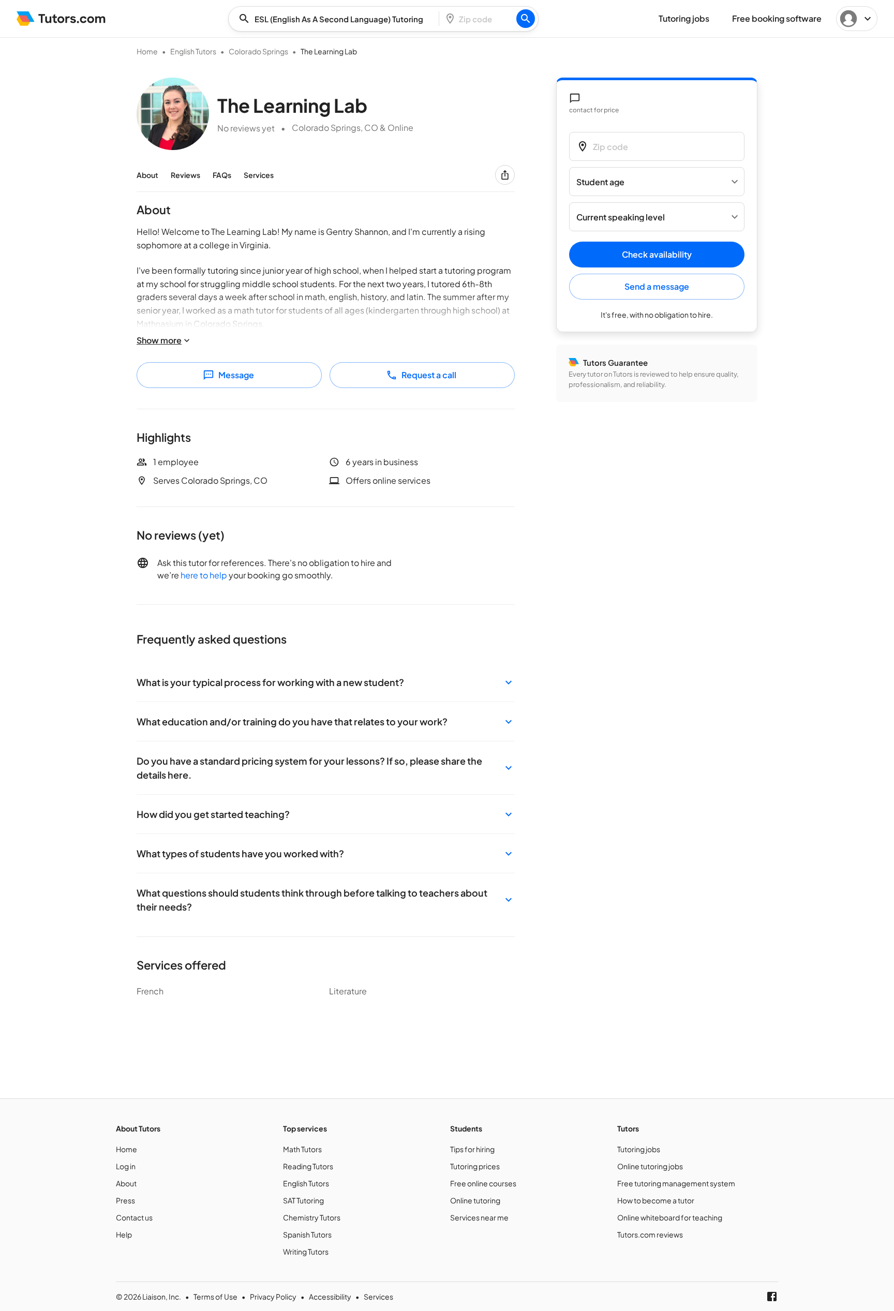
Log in (126, 1166)
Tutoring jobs (638, 1149)
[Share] (505, 175)
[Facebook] (772, 1296)
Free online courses (483, 1183)
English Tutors (193, 51)
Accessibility (330, 1296)
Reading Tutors (308, 1166)
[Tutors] (61, 18)
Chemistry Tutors (311, 1217)
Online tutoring (475, 1200)
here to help (204, 575)
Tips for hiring (472, 1149)
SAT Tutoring (303, 1200)
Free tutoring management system (676, 1183)
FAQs (222, 175)
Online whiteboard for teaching (669, 1217)
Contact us (134, 1217)
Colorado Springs (258, 51)
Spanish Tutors (307, 1234)
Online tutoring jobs (650, 1166)
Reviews (185, 175)
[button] (326, 682)
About (147, 175)
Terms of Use (215, 1296)
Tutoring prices (475, 1166)
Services (259, 175)
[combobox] (337, 19)
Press (125, 1200)
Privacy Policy (273, 1296)
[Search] (525, 18)
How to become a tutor (655, 1200)
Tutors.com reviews (650, 1234)
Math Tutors (302, 1149)
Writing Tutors (306, 1251)
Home (147, 51)
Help (124, 1234)
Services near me (479, 1217)
